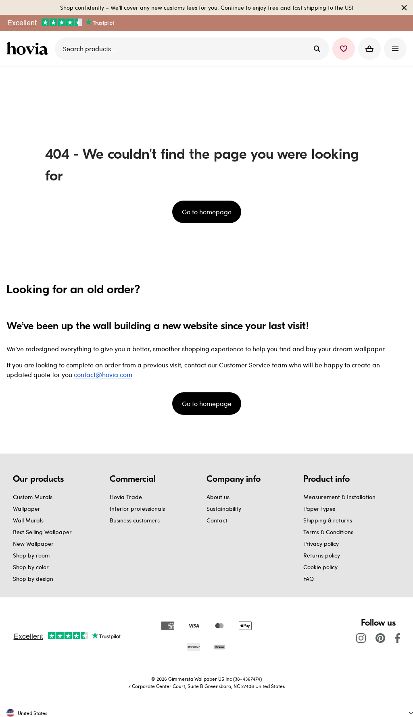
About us (217, 497)
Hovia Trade (126, 497)
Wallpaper (26, 508)
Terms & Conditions (328, 532)
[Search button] (317, 48)
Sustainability (223, 508)
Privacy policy (321, 543)
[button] (343, 48)
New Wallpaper (33, 543)
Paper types (319, 508)
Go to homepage (207, 211)
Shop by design (33, 578)
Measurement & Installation (339, 497)
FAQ (308, 578)
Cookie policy (320, 567)
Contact (216, 520)
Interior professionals (137, 508)
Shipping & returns (327, 520)
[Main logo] (29, 48)
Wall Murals (28, 520)
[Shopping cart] (369, 48)
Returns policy (321, 555)
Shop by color (31, 567)
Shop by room (31, 555)
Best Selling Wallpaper (42, 532)
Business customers (135, 520)
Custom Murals (32, 497)
